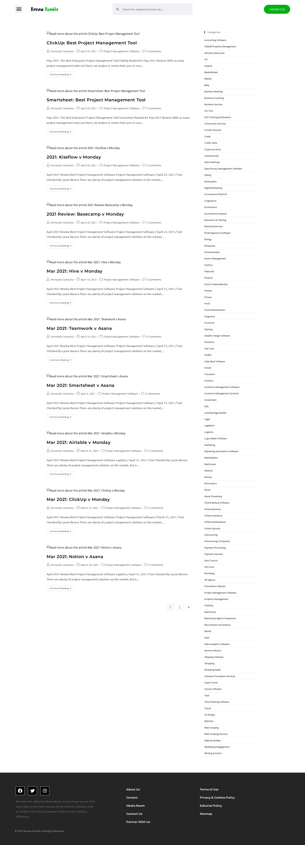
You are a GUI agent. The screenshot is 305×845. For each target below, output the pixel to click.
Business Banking (213, 91)
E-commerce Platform (215, 194)
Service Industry (212, 650)
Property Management (216, 599)
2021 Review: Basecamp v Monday (85, 214)
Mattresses (210, 464)
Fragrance (209, 316)
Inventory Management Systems (221, 393)
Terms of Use (209, 789)
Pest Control (210, 560)
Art (206, 59)
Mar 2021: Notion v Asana (75, 556)
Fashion (208, 265)
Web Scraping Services (216, 734)
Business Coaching (214, 98)
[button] (19, 9)
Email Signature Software (217, 232)
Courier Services (212, 130)
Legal (207, 419)
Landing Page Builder (215, 412)
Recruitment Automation (217, 624)
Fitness (208, 297)
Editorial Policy (211, 805)
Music (207, 489)
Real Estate (210, 612)
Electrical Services (213, 226)
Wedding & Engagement (217, 746)
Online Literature (213, 515)
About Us (133, 789)
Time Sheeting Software (216, 701)
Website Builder (212, 740)
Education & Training (215, 220)
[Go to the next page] (188, 607)
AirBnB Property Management (220, 46)
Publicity (208, 605)
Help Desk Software (214, 361)
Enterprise (209, 245)
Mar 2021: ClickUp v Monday (78, 499)
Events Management (215, 258)
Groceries (209, 342)
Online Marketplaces (215, 521)
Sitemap (206, 814)
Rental (207, 631)
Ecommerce (210, 207)
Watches (208, 721)
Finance (208, 277)
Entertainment (212, 252)
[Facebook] (20, 790)
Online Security (212, 528)
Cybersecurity (211, 155)
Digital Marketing (213, 187)
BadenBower (211, 72)
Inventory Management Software (221, 387)
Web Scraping (211, 727)
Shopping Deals (212, 669)
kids (206, 406)
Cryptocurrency (212, 149)
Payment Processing (215, 547)
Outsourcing (210, 534)
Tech (206, 695)
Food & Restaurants (214, 309)
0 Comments (153, 51)
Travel (207, 708)
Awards (208, 65)
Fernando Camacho (62, 51)
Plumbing (209, 573)
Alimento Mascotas (214, 53)
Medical (208, 470)
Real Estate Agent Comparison (220, 618)
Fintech (208, 290)
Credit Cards (210, 142)
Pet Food (209, 567)
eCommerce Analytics (215, 213)
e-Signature (210, 200)
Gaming (208, 329)
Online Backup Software (216, 502)
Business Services (213, 104)
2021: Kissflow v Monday (74, 157)
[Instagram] (44, 790)
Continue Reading (62, 74)
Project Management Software (121, 51)
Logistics (208, 432)
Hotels (207, 367)
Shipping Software (213, 657)
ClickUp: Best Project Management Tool (92, 42)
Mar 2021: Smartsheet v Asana (81, 385)
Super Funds (211, 682)
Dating (207, 175)
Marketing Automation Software (221, 451)
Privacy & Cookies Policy (217, 797)
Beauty (208, 78)
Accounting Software (215, 40)
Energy (208, 239)
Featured (209, 271)
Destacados (210, 181)
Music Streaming (213, 496)
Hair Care (209, 348)
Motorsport (210, 483)
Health (207, 354)
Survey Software (213, 689)
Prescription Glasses (214, 586)
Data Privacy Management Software (223, 168)
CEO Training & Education (217, 117)
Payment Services (213, 554)
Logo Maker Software (215, 438)
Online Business (212, 509)
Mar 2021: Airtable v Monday (78, 442)
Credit (207, 136)
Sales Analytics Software (216, 644)
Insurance (209, 374)
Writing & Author (213, 753)
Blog (206, 85)
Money (208, 477)
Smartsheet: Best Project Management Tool (96, 99)
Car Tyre (208, 110)
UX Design (209, 714)
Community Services (215, 123)
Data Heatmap (212, 162)
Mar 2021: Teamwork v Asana (79, 328)
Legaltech (209, 425)
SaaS (206, 637)
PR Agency (209, 579)
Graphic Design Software (217, 335)
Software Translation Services (219, 676)
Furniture (209, 322)
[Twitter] (32, 790)
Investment (210, 399)
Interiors (208, 380)
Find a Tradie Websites (216, 284)
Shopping (209, 663)
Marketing (209, 445)
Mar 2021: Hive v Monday (75, 271)
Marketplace (210, 457)
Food (207, 303)
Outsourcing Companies (217, 541)
